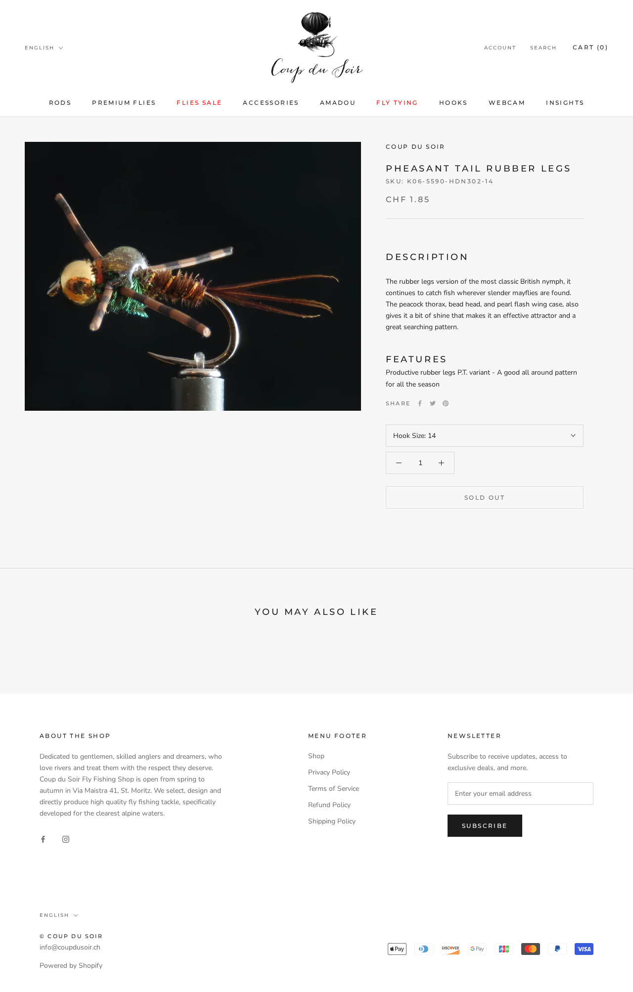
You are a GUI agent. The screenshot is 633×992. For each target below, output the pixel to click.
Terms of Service (333, 788)
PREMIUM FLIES (124, 102)
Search (543, 47)
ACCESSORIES (271, 102)
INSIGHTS (565, 102)
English (39, 47)
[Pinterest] (446, 403)
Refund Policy (329, 805)
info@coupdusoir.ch (70, 947)
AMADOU (338, 102)
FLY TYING (397, 102)
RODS (60, 102)
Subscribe (485, 825)
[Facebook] (420, 403)
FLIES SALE (199, 102)
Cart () (590, 47)
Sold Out (484, 497)
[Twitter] (433, 403)
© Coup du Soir (71, 936)
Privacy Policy (329, 772)
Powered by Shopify (71, 965)
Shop (316, 756)
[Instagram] (65, 839)
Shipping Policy (332, 821)
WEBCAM (507, 102)
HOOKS (453, 102)
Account (500, 47)
